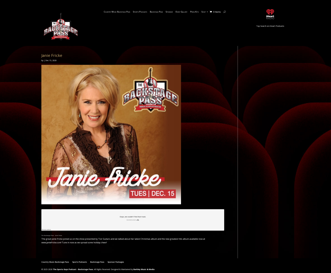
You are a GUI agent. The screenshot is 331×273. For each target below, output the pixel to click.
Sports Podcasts (140, 12)
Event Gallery (181, 12)
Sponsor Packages (116, 262)
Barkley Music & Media (144, 269)
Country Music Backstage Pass (117, 12)
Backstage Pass (156, 12)
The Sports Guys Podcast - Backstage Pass (73, 269)
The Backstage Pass (47, 235)
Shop (203, 12)
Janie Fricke (58, 235)
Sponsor (169, 12)
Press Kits (194, 12)
